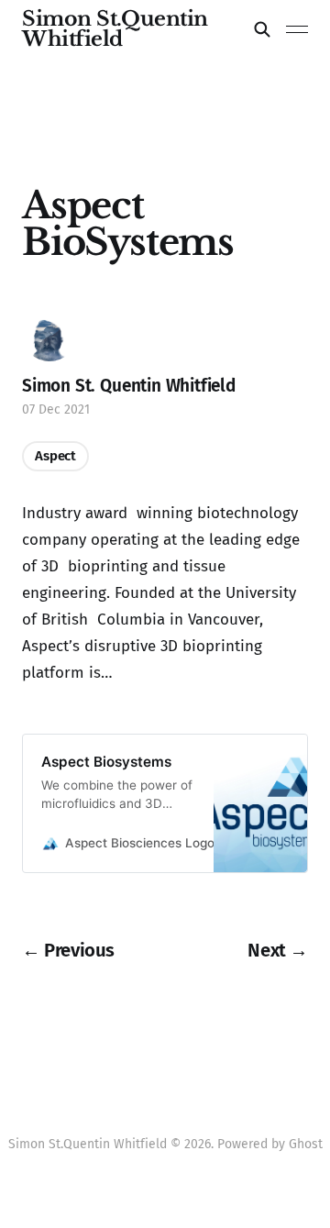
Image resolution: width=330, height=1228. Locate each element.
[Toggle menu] (297, 29)
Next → (278, 950)
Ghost (306, 1144)
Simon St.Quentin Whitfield (115, 29)
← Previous (68, 950)
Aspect (55, 456)
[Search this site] (262, 29)
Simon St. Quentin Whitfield (129, 385)
